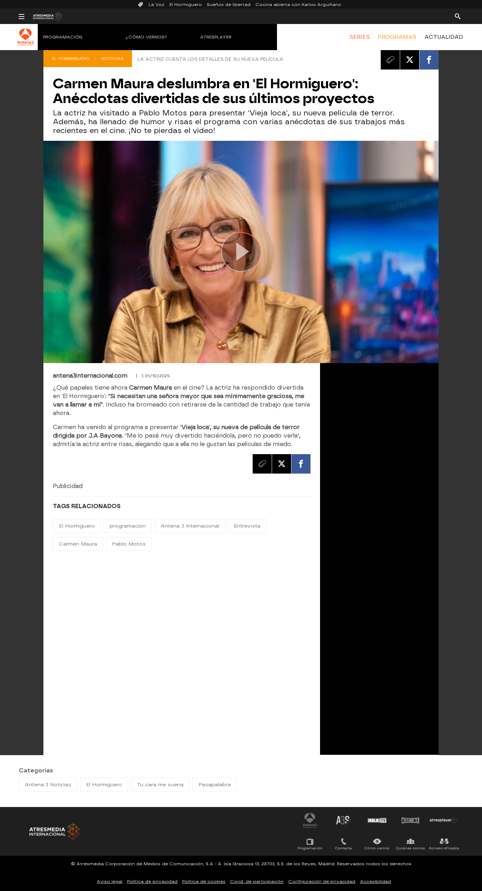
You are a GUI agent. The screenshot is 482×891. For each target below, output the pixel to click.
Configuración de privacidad (321, 881)
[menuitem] (359, 37)
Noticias (112, 58)
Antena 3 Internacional (190, 526)
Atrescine (410, 820)
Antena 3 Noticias (48, 785)
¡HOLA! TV (377, 820)
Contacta (343, 848)
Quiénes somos (410, 848)
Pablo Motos (129, 544)
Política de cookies (203, 881)
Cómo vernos (377, 848)
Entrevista (247, 526)
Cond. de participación (257, 881)
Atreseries (343, 820)
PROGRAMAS (397, 37)
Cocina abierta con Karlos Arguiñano (298, 4)
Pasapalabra (214, 785)
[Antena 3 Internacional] (25, 42)
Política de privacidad (152, 881)
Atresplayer (215, 37)
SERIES (359, 37)
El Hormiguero (185, 4)
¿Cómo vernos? (146, 37)
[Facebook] (429, 59)
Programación (62, 37)
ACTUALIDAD (443, 37)
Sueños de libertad (229, 4)
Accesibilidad (375, 881)
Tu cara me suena (160, 785)
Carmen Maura (78, 544)
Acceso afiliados (444, 848)
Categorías (36, 770)
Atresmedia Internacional (54, 831)
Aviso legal (109, 881)
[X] (409, 59)
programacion (128, 526)
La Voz (156, 4)
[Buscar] (457, 16)
